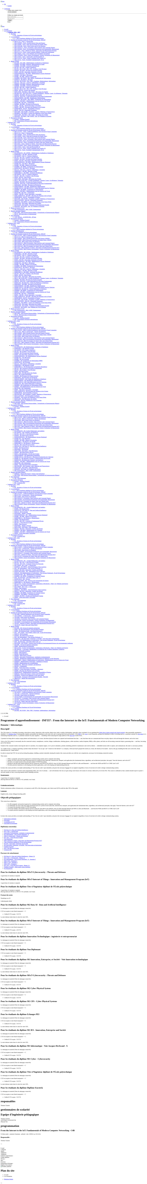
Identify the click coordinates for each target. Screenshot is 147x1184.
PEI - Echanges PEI (19, 483)
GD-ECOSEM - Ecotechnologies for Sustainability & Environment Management (36, 696)
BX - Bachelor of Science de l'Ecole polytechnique (28, 35)
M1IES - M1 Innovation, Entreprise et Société (26, 354)
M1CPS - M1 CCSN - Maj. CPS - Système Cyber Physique (30, 69)
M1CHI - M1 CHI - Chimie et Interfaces (25, 67)
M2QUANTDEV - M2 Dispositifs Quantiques (26, 396)
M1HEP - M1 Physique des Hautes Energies (26, 353)
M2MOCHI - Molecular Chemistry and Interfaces (27, 664)
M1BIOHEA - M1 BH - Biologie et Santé (25, 154)
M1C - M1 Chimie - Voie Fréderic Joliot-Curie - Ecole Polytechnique (32, 632)
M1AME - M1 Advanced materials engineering (27, 628)
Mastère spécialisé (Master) (18, 211)
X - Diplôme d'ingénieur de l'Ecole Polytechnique (27, 707)
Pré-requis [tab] (7, 820)
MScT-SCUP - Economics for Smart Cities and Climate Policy (31, 556)
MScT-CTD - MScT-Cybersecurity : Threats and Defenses (30, 331)
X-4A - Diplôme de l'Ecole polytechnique (25, 232)
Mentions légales (8, 1179)
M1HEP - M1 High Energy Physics (24, 435)
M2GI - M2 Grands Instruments (22, 374)
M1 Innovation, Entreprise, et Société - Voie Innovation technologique (23, 845)
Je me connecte (12, 12)
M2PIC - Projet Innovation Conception (24, 533)
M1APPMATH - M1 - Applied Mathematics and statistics (29, 507)
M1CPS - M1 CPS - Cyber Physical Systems (26, 434)
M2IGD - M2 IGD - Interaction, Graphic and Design (28, 528)
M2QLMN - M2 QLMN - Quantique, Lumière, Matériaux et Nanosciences (34, 198)
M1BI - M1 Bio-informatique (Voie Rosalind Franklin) (29, 629)
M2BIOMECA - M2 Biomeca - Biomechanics (26, 443)
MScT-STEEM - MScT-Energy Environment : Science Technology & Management (36, 249)
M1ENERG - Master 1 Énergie (22, 513)
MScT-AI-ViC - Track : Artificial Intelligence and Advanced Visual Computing (35, 131)
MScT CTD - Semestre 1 (11, 862)
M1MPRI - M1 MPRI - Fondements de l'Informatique (28, 166)
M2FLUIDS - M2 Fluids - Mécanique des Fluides (27, 179)
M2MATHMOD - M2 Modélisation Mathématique (28, 380)
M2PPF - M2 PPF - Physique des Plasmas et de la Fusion (29, 107)
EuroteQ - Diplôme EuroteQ (22, 119)
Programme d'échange (17, 118)
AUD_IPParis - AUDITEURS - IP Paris (25, 217)
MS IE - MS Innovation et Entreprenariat (25, 214)
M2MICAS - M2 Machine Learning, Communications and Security (32, 458)
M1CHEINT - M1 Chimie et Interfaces (24, 350)
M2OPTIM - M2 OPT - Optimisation (24, 102)
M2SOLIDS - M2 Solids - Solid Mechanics (26, 467)
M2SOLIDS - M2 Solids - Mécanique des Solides (27, 203)
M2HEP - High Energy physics (22, 655)
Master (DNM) (15, 61)
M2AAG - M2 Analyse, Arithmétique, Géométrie (27, 363)
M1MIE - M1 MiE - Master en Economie (25, 76)
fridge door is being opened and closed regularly (112, 732)
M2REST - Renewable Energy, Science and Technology (29, 473)
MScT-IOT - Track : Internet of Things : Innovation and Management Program (35, 50)
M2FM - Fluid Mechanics (21, 654)
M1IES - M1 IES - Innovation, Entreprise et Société (28, 72)
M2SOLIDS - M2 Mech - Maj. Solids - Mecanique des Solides (31, 114)
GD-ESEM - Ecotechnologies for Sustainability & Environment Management (35, 622)
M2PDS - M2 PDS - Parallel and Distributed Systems (28, 596)
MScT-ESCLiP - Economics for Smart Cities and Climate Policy (31, 501)
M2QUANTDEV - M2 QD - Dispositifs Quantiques (28, 200)
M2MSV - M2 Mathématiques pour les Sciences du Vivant (30, 386)
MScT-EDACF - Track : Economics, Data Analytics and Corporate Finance (34, 47)
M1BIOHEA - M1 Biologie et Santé (24, 348)
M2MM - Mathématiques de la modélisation (26, 663)
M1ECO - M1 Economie (21, 512)
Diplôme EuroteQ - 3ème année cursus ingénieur (17, 867)
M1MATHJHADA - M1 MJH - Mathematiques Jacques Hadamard (32, 73)
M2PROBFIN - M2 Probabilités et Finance (26, 392)
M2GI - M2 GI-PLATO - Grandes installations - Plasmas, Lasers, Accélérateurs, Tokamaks (38, 180)
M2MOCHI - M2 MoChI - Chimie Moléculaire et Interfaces (30, 289)
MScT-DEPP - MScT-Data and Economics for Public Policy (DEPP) (32, 240)
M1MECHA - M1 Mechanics (22, 438)
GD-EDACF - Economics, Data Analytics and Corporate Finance (32, 698)
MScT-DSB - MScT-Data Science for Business (27, 241)
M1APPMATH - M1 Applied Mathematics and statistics (29, 431)
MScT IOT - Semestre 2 (10, 861)
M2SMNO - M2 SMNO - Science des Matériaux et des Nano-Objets (32, 202)
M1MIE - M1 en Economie (21, 359)
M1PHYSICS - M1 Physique (22, 362)
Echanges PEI (8, 850)
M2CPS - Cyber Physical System (23, 522)
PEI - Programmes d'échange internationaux (26, 121)
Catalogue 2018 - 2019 (13, 683)
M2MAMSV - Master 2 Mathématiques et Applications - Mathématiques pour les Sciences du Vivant (41, 660)
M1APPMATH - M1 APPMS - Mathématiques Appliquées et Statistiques (34, 153)
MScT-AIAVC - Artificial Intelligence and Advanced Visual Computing (33, 547)
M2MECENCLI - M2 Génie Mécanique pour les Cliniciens (30, 382)
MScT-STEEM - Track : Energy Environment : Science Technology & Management (37, 55)
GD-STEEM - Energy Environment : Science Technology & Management (34, 703)
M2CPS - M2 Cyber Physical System (24, 444)
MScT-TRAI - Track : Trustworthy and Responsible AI (29, 56)
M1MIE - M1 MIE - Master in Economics (25, 440)
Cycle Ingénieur (15, 37)
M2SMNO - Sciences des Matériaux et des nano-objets (29, 675)
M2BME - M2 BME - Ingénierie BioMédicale (26, 85)
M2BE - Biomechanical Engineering (24, 646)
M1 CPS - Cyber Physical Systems (13, 837)
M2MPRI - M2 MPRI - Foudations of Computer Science (29, 593)
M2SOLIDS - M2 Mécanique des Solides (25, 399)
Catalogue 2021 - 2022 (13, 484)
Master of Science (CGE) (17, 208)
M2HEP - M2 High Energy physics (23, 452)
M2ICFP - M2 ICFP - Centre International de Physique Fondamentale (33, 96)
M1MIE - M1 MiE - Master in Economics (25, 516)
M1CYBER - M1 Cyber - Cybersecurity (25, 565)
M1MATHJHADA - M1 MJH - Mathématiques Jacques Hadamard (32, 162)
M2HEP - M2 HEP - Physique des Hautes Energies (28, 95)
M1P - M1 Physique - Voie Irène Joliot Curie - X (27, 577)
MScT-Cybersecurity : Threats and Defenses (16, 836)
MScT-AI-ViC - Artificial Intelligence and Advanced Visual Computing (33, 493)
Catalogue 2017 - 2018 (13, 704)
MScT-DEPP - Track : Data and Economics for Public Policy (30, 44)
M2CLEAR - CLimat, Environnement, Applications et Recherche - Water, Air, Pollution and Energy (41, 583)
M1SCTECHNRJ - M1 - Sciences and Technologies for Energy (31, 580)
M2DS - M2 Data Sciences (21, 447)
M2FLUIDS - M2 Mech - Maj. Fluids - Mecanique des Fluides (31, 92)
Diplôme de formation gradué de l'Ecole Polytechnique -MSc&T (28, 40)
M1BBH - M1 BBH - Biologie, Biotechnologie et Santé (29, 64)
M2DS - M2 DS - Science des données (24, 90)
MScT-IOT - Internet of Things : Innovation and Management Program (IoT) (35, 502)
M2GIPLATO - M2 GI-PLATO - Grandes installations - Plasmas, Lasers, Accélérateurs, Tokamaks (40, 93)
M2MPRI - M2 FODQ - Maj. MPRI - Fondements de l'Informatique (32, 99)
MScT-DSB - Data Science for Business (25, 496)
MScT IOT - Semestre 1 (10, 864)
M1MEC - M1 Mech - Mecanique (23, 75)
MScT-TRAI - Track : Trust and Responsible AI (27, 147)
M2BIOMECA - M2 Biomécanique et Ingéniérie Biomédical (30, 367)
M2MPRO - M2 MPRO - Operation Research (26, 594)
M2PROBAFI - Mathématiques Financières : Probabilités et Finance (32, 672)
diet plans (140, 734)
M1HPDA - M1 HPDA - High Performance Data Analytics (30, 567)
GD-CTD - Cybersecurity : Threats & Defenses (27, 693)
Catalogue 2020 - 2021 (13, 538)
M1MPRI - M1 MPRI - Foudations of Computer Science (29, 576)
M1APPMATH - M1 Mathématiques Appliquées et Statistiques (31, 347)
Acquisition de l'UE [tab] (9, 822)
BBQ (79, 734)
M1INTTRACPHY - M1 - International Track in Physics (29, 571)
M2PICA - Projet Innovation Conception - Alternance (28, 669)
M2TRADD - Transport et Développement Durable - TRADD (31, 677)
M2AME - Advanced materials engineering (26, 645)
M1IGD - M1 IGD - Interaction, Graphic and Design (28, 570)
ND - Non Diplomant (20, 478)
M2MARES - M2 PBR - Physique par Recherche (27, 185)
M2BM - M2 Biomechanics (21, 519)
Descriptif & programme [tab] (10, 823)
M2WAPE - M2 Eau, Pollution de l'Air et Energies (28, 400)
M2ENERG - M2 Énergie (21, 449)
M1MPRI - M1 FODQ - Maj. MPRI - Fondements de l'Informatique (32, 78)
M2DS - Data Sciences (20, 524)
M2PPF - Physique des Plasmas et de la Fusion (26, 670)
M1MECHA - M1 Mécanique (22, 357)
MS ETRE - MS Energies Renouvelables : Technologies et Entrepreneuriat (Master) (36, 212)
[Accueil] (2, 1)
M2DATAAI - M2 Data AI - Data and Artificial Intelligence (30, 446)
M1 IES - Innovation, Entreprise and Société (16, 843)
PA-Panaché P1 (8, 868)
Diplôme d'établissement (17, 231)
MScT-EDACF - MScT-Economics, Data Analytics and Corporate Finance (34, 243)
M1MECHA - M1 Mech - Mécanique (24, 163)
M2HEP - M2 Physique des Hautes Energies (26, 376)
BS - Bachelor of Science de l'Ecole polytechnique (27, 324)
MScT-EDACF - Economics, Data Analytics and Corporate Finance (32, 498)
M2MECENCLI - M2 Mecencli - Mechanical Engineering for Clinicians (33, 457)
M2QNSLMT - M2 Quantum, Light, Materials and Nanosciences (31, 466)
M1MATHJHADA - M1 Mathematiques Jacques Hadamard (30, 437)
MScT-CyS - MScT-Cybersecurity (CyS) (25, 237)
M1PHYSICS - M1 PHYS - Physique (24, 168)
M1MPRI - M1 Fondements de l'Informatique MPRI (28, 360)
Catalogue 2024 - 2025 (13, 223)
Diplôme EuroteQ (9, 846)
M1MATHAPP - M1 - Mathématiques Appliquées (27, 574)
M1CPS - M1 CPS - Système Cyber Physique (26, 157)
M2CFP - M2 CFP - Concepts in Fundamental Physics (29, 521)
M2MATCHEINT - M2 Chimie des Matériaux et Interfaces (30, 379)
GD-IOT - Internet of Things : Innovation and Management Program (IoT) (34, 623)
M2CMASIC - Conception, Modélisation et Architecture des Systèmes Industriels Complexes (39, 649)
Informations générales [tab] (10, 819)
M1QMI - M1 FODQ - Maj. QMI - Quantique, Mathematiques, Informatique (35, 81)
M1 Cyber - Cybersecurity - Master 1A (14, 858)
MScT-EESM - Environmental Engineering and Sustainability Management (34, 499)
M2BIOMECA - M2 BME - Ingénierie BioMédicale (28, 173)
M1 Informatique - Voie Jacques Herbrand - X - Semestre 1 (20, 859)
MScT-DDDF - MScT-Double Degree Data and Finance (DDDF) (32, 238)
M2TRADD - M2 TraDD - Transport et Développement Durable (31, 205)
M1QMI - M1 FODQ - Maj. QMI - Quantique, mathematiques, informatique (34, 710)
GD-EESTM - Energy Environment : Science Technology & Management (34, 620)
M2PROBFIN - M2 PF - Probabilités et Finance (27, 108)
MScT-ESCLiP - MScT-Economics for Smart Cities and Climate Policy (33, 246)
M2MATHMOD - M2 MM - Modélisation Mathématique (29, 98)
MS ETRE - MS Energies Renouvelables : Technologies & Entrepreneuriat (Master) (36, 475)
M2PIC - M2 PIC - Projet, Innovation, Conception (27, 194)
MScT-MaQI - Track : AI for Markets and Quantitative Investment (32, 53)
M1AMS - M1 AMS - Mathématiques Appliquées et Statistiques (31, 63)
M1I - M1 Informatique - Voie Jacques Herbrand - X (28, 568)
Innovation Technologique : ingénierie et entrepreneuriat (19, 833)
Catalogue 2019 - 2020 (13, 605)
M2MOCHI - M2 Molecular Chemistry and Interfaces (28, 460)
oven (86, 734)
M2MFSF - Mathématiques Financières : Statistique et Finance (31, 661)
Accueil (6, 29)
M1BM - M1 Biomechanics (21, 509)
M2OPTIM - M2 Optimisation (22, 388)
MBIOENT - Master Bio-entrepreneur (24, 678)
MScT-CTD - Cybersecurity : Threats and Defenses (28, 495)
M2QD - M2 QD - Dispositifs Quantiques (25, 110)
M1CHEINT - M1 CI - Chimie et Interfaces (26, 156)
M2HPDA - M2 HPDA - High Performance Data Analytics (30, 590)
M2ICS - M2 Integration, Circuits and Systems (26, 454)
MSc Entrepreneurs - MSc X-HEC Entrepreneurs (27, 209)
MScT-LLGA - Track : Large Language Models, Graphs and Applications (34, 52)
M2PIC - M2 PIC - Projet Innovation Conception (27, 105)
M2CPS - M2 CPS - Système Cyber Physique (26, 176)
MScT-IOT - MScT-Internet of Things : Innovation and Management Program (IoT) (36, 247)
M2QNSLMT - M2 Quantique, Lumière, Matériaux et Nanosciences (32, 394)
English (9, 6)
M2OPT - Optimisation (20, 666)
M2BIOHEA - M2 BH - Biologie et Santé (25, 171)
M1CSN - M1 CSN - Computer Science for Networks (28, 564)
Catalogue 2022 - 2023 (13, 408)
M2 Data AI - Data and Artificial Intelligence (16, 830)
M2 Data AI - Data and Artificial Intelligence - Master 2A (19, 856)
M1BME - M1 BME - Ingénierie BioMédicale (26, 66)
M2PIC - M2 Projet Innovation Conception (25, 464)
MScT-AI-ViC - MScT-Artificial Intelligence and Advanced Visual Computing (35, 235)
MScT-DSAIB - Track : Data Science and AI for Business (29, 46)
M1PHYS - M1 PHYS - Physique (23, 79)
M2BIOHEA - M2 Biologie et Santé (24, 365)
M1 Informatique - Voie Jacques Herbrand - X (16, 834)
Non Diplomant (15, 215)
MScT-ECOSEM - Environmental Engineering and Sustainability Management (35, 551)
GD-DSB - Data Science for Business (24, 617)
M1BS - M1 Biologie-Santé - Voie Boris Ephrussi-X (28, 631)
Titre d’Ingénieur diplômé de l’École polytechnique (17, 842)
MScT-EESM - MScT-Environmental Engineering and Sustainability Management (36, 244)
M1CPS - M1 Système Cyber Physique (24, 351)
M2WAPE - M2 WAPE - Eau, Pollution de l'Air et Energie (30, 307)
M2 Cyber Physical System (11, 848)
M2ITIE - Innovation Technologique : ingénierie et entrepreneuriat (32, 657)
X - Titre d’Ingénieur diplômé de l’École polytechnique (29, 38)
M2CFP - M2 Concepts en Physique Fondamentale (28, 368)
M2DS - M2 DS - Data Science (22, 177)
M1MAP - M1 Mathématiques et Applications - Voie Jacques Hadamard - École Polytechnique (39, 573)
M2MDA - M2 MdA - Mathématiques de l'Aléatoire (28, 530)
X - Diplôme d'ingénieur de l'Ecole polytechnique (27, 611)
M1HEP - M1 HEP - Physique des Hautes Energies (28, 70)
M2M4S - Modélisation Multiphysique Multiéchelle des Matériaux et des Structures (36, 658)
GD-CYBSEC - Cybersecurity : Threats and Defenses (28, 615)
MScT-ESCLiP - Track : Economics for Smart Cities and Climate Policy (33, 142)
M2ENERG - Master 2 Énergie (22, 525)
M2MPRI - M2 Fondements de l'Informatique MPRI (28, 385)
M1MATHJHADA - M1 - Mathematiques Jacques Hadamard (30, 515)
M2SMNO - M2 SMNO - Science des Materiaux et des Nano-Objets (32, 113)
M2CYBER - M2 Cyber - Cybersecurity (25, 586)
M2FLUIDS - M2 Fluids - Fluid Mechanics (26, 451)
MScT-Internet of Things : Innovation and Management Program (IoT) (23, 840)
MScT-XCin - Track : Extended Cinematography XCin (29, 60)
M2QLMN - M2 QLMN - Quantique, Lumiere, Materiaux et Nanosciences (34, 111)
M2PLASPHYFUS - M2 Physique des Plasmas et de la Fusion (31, 391)
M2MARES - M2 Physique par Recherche (25, 377)
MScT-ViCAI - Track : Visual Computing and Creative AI (30, 58)
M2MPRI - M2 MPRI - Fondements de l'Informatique (28, 189)
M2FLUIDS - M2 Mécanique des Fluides (25, 373)
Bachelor (13, 34)
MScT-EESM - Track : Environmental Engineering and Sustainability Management (36, 49)
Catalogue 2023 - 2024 (13, 321)
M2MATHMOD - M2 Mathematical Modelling (27, 455)
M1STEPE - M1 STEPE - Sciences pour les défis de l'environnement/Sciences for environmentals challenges (43, 643)
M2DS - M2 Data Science (21, 371)
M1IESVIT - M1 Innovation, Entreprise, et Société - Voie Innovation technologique (36, 638)
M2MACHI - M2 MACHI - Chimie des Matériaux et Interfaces (31, 283)
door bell (72, 735)
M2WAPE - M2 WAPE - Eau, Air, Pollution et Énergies (29, 206)
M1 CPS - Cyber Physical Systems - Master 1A (17, 865)
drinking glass (12, 734)
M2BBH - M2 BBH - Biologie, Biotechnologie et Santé (29, 84)
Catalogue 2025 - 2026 (13, 122)
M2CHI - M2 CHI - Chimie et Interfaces (25, 87)
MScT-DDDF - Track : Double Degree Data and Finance (29, 43)
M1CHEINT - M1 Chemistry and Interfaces (26, 432)
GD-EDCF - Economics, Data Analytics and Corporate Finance (31, 619)
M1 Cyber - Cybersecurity (11, 831)
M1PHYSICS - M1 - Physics (22, 579)
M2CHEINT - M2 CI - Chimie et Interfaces (26, 174)
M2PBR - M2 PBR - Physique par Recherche (26, 104)
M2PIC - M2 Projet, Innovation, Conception (26, 389)
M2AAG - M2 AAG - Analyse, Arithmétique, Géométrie (29, 82)
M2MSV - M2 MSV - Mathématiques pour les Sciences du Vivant (32, 101)
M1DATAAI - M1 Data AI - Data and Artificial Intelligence (30, 510)
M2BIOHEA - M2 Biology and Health (24, 441)
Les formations (8, 30)
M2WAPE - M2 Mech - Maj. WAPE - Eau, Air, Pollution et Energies (32, 116)
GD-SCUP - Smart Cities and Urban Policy (26, 625)
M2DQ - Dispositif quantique (22, 651)
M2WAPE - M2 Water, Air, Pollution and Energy (27, 469)
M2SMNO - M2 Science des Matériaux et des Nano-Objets (30, 397)
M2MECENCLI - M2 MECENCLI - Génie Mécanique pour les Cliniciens (34, 188)
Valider (9, 20)
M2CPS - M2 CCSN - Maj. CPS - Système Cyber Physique (30, 89)
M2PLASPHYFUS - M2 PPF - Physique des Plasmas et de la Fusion (33, 195)
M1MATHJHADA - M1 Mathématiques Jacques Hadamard (30, 356)
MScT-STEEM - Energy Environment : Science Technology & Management (34, 504)
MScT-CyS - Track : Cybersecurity (23, 41)
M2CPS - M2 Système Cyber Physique (24, 370)
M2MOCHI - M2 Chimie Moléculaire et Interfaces (28, 383)
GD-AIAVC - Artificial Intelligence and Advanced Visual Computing (33, 692)
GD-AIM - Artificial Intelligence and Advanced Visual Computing (32, 614)
